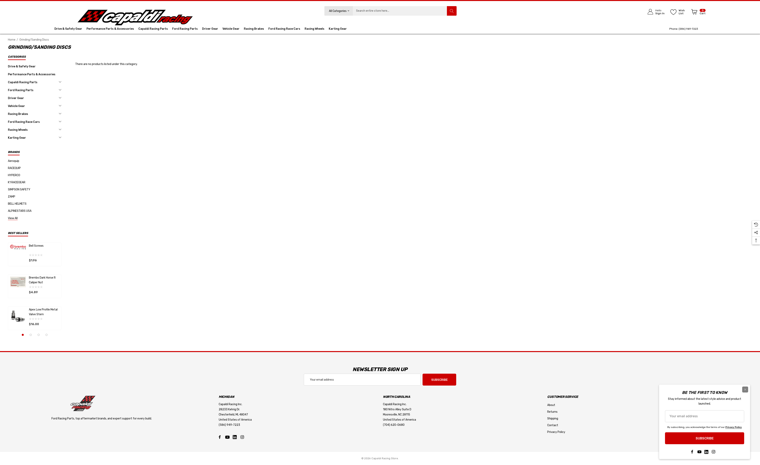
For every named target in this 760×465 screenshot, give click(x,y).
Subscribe (439, 380)
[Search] (452, 11)
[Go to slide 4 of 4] (47, 335)
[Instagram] (242, 437)
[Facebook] (220, 437)
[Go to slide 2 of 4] (31, 335)
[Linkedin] (235, 437)
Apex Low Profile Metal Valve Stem (43, 312)
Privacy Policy (733, 427)
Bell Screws (36, 245)
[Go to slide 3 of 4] (39, 335)
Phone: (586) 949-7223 (683, 28)
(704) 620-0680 (394, 425)
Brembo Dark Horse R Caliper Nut (42, 280)
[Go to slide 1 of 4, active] (23, 335)
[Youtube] (227, 437)
